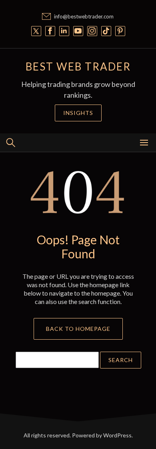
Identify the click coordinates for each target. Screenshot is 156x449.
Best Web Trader (78, 66)
